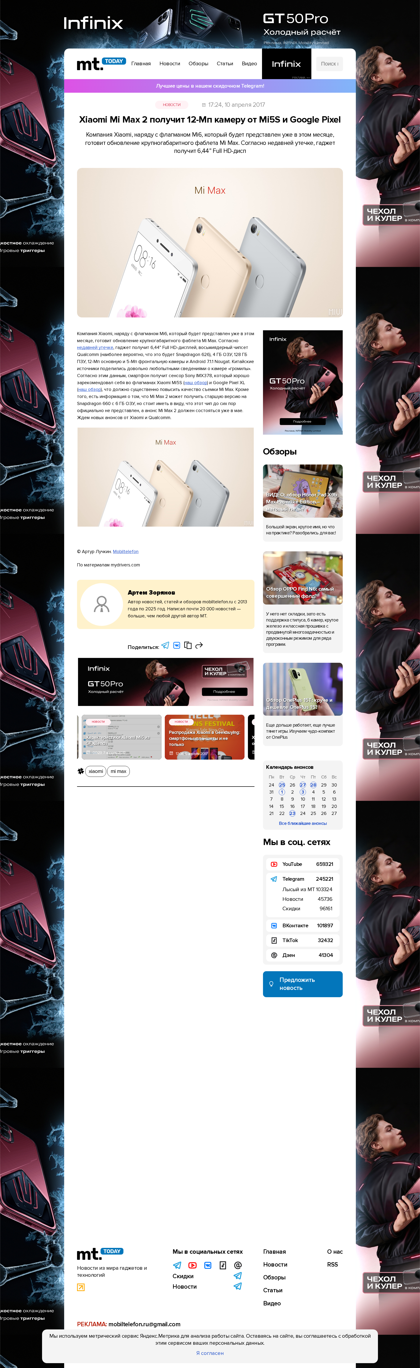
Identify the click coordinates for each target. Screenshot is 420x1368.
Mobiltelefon (126, 552)
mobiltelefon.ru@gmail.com (144, 1324)
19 (324, 806)
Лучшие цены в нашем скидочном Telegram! (210, 86)
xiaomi (96, 771)
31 (271, 792)
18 (313, 806)
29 (323, 785)
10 (303, 799)
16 (292, 806)
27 (303, 785)
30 (334, 785)
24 (271, 785)
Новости (171, 104)
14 (271, 806)
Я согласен (210, 1353)
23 (292, 813)
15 (282, 806)
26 (292, 785)
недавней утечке (95, 347)
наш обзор (195, 383)
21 (271, 813)
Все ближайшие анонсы (303, 823)
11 (313, 799)
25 (282, 785)
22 (282, 813)
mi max (118, 771)
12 (324, 799)
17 (303, 806)
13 (334, 799)
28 (313, 785)
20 (334, 806)
